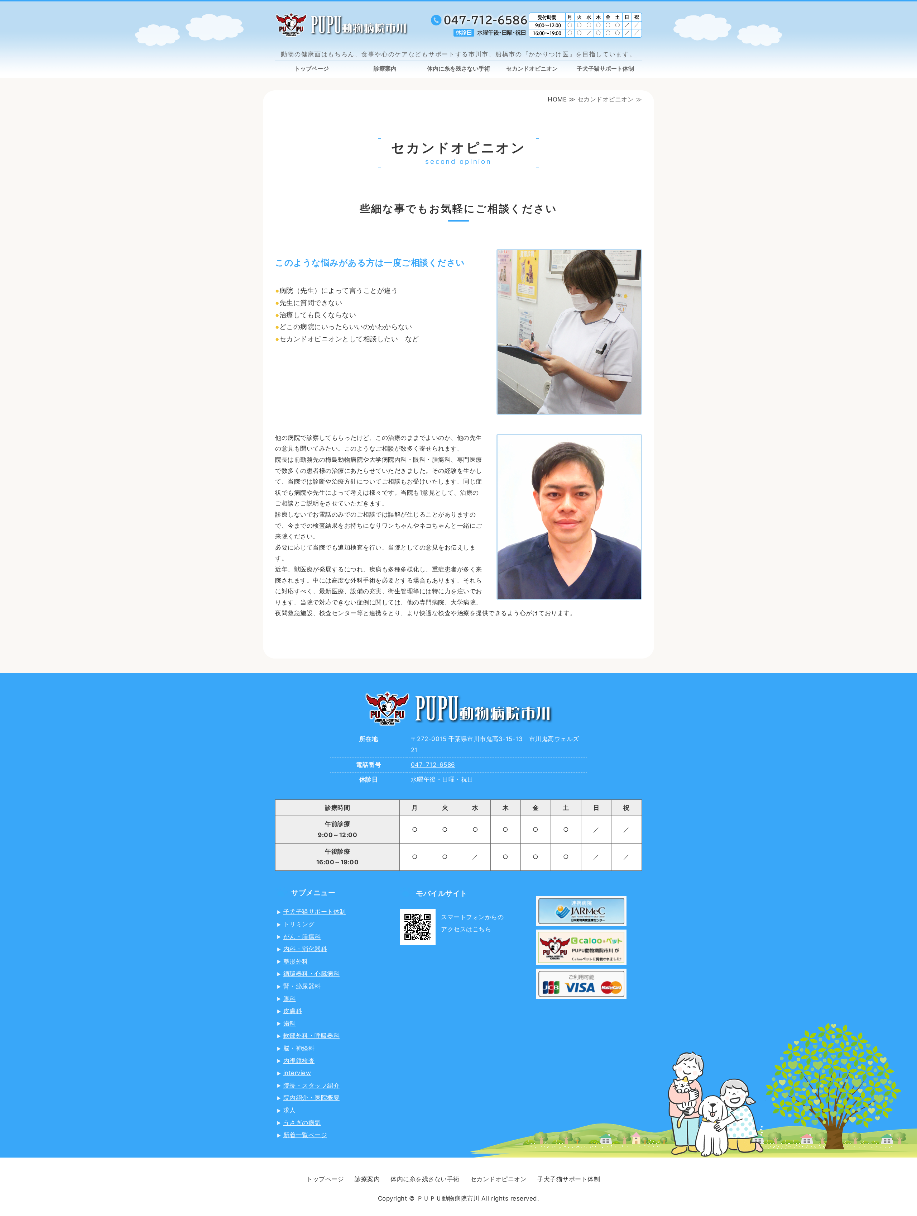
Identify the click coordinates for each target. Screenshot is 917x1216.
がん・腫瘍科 (302, 936)
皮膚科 (292, 1011)
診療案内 (385, 68)
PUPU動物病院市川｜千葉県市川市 (369, 24)
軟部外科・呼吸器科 (311, 1035)
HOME (557, 99)
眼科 (289, 998)
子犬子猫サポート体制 (605, 68)
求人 (289, 1110)
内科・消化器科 (305, 949)
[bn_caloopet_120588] (581, 959)
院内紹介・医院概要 (311, 1097)
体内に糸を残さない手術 (458, 68)
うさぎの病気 (302, 1122)
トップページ (311, 68)
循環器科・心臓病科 (311, 973)
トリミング (299, 924)
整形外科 (295, 961)
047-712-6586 (433, 764)
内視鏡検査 (299, 1060)
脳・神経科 (299, 1048)
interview (297, 1073)
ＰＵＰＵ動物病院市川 (448, 1198)
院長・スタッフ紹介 (311, 1085)
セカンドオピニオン (532, 68)
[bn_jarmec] (581, 920)
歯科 (289, 1023)
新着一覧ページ (305, 1135)
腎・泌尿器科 (302, 986)
